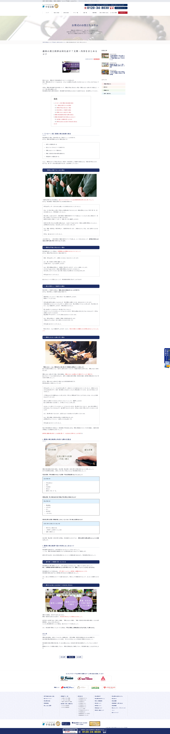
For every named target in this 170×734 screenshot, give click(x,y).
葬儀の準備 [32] (107, 83)
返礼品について (99, 707)
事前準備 (94, 12)
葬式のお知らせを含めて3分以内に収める (67, 121)
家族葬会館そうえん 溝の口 (84, 713)
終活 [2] (105, 87)
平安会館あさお (82, 711)
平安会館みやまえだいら (84, 710)
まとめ (55, 123)
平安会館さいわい (82, 703)
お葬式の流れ (66, 12)
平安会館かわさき (82, 699)
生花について (98, 703)
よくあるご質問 (113, 12)
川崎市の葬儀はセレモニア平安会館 (49, 42)
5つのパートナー (48, 698)
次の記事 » (79, 657)
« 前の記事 (62, 657)
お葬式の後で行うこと (100, 698)
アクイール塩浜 (82, 708)
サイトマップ (81, 1)
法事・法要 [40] (107, 93)
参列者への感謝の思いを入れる (64, 119)
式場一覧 (85, 12)
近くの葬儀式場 (99, 700)
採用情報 (114, 705)
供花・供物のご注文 (104, 12)
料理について (98, 705)
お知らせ (114, 698)
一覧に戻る (71, 657)
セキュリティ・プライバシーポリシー (92, 1)
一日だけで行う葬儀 (66, 699)
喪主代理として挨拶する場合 (64, 110)
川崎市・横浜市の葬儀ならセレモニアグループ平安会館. (118, 727)
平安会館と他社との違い (50, 696)
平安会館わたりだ (82, 705)
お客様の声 (98, 696)
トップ (47, 12)
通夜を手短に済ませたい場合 (64, 107)
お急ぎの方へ (123, 12)
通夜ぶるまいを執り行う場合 (64, 112)
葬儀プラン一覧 (65, 696)
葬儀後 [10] (106, 90)
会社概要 (114, 700)
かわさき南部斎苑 (65, 707)
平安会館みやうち (82, 706)
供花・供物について (100, 710)
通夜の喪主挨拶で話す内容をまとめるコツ (65, 117)
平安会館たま (81, 701)
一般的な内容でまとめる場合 (64, 105)
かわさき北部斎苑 (65, 705)
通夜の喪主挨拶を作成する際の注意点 (64, 114)
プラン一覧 (75, 12)
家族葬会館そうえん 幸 (83, 715)
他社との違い (57, 12)
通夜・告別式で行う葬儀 (67, 701)
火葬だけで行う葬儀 (66, 698)
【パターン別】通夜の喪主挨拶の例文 (64, 103)
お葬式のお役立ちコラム (61, 42)
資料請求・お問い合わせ (118, 703)
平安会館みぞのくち (83, 698)
